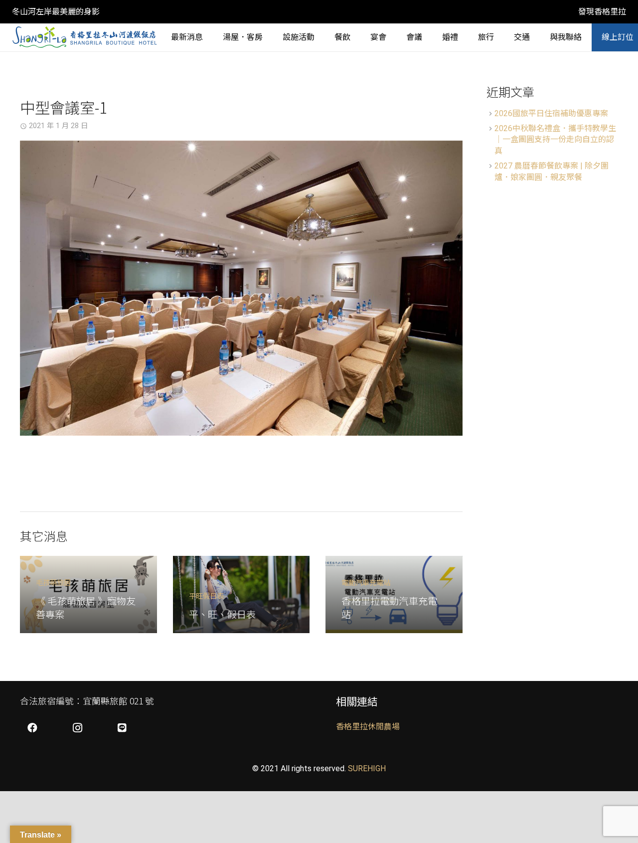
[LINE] (122, 727)
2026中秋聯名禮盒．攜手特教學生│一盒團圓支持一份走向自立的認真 (555, 140)
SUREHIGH (367, 768)
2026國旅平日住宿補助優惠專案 (551, 113)
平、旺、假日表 (222, 614)
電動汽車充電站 (365, 582)
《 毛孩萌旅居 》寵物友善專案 (86, 607)
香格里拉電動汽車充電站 (389, 607)
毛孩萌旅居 (53, 582)
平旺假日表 (206, 595)
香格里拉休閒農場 (368, 726)
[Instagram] (77, 727)
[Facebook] (32, 727)
